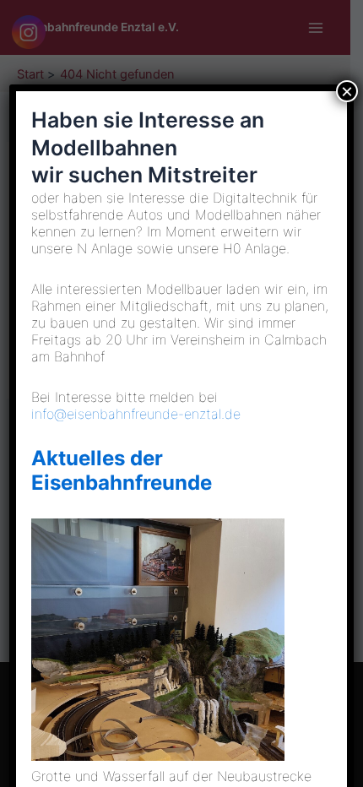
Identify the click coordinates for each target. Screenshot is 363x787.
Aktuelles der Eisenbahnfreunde (121, 470)
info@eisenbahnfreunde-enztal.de (136, 413)
